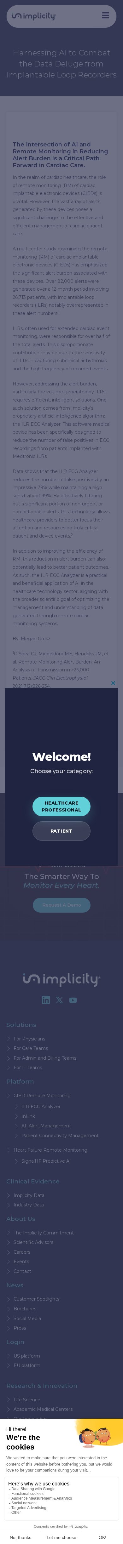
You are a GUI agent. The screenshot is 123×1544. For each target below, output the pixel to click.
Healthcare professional (61, 806)
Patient (61, 831)
